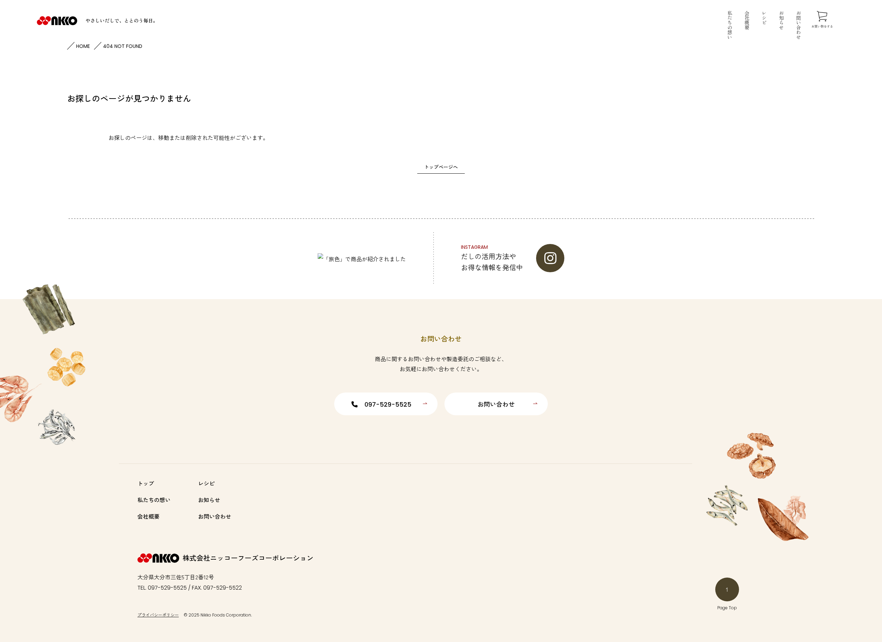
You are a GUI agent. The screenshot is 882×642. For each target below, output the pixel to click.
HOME (83, 46)
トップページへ (441, 166)
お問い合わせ (798, 24)
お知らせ (781, 20)
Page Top (727, 608)
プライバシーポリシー (158, 615)
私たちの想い (729, 24)
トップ (145, 483)
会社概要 (746, 20)
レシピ (764, 17)
